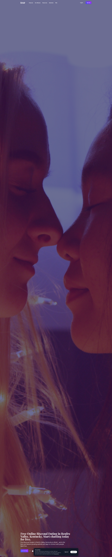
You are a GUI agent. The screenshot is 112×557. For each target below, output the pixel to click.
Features (31, 2)
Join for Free (24, 551)
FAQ (56, 2)
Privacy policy (56, 553)
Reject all (66, 551)
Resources (44, 2)
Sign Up (88, 2)
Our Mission (38, 2)
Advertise (51, 2)
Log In (81, 2)
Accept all (74, 551)
